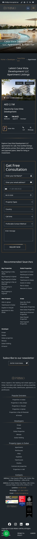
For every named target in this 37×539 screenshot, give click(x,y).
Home (3, 59)
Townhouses (19, 460)
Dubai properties (7, 338)
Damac (4, 335)
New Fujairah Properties (24, 323)
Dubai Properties (19, 431)
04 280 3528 (22, 488)
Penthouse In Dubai (26, 275)
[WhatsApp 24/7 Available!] (6, 533)
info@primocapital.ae (21, 493)
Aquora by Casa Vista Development (13, 110)
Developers (19, 421)
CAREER (32, 533)
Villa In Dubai (24, 277)
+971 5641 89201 (22, 490)
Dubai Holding (19, 438)
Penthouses (19, 450)
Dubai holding (6, 343)
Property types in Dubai (19, 443)
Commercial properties (19, 466)
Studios (18, 463)
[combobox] (6, 189)
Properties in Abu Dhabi (19, 403)
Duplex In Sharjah (8, 308)
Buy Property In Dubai (9, 279)
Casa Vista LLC (21, 59)
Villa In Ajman (6, 302)
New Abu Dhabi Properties (25, 303)
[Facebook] (9, 524)
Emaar (4, 332)
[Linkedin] (21, 524)
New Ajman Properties (27, 307)
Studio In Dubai (25, 283)
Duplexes (19, 457)
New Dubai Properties (27, 310)
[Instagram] (15, 524)
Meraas (4, 341)
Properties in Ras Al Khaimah (19, 412)
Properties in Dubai (19, 400)
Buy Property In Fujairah (7, 292)
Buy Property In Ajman (9, 276)
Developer (11, 59)
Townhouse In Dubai (27, 280)
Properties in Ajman (19, 409)
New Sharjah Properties (24, 318)
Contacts (19, 475)
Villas (19, 454)
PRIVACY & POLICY (20, 534)
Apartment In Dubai (26, 272)
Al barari (4, 346)
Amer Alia (11, 128)
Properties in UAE (19, 469)
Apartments (19, 447)
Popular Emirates (19, 395)
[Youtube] (27, 524)
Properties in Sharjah (19, 406)
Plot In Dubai (24, 286)
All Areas (19, 415)
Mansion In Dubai (26, 288)
